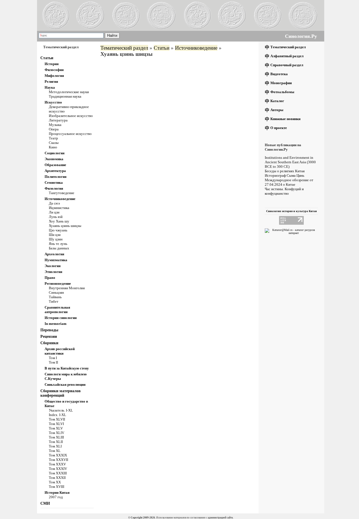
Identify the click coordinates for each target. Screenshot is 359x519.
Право (50, 277)
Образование (55, 165)
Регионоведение (58, 283)
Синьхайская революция (65, 384)
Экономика (54, 159)
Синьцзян (56, 292)
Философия (54, 70)
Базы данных (59, 248)
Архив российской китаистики (60, 351)
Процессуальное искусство (70, 134)
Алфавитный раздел (286, 56)
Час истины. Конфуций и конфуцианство (284, 191)
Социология (55, 153)
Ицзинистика (59, 208)
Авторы (276, 110)
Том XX (55, 482)
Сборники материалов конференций (60, 393)
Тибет (53, 301)
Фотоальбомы (282, 92)
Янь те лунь (58, 244)
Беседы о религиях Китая (285, 171)
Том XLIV (56, 433)
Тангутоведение (61, 193)
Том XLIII (56, 437)
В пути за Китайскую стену (67, 368)
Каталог (277, 101)
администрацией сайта (220, 517)
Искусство (53, 102)
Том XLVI (56, 424)
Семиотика (54, 182)
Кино (53, 147)
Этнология (53, 272)
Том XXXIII (58, 473)
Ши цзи (55, 235)
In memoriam (55, 323)
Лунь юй (56, 217)
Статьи (46, 58)
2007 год (56, 497)
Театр (53, 138)
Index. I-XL (57, 415)
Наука (50, 87)
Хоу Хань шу (59, 221)
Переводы (49, 330)
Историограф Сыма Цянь (284, 175)
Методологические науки (69, 92)
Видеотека (279, 74)
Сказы (54, 143)
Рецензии (48, 336)
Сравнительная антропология (57, 309)
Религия (51, 81)
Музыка (55, 125)
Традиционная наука (65, 96)
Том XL (55, 451)
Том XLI (55, 446)
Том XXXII (57, 478)
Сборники (49, 343)
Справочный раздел (286, 65)
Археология (54, 254)
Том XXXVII (58, 460)
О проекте (278, 128)
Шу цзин (56, 239)
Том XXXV (57, 464)
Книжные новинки (285, 119)
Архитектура (55, 171)
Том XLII (56, 442)
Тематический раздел (124, 48)
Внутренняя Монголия (67, 288)
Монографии (281, 83)
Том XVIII (56, 486)
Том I (53, 358)
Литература (58, 120)
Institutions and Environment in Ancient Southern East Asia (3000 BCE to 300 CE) (290, 162)
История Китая (57, 492)
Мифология (54, 76)
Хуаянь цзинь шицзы (65, 226)
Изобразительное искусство (71, 116)
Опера (54, 129)
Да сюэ (54, 203)
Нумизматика (56, 260)
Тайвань (55, 297)
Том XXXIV (58, 469)
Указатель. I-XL (61, 410)
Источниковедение (60, 199)
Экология (53, 266)
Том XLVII (57, 419)
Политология (55, 176)
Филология (54, 188)
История (52, 64)
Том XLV (56, 428)
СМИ (45, 503)
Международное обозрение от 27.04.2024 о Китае (289, 182)
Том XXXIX (58, 455)
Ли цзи (54, 212)
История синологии (61, 318)
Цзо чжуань (58, 230)
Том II (53, 362)
